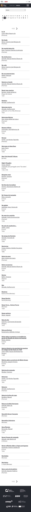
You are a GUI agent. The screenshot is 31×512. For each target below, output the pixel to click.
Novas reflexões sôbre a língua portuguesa (15, 445)
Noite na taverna (7, 265)
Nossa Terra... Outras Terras (10, 305)
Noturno (4, 387)
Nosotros (4, 292)
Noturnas (5, 377)
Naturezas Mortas (7, 117)
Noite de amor (6, 256)
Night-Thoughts (6, 163)
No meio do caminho (8, 215)
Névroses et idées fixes (9, 146)
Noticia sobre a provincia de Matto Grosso (15, 360)
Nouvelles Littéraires (8, 420)
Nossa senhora (6, 313)
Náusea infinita (6, 127)
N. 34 (3, 31)
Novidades (5, 456)
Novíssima (5, 462)
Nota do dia (5, 320)
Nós (3, 285)
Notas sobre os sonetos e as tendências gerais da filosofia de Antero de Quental (14, 337)
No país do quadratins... (9, 226)
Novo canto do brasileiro (9, 469)
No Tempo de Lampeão (9, 195)
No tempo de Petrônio (8, 236)
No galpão (5, 205)
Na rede (4, 65)
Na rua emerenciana (8, 73)
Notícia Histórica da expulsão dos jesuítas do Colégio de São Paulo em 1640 (15, 349)
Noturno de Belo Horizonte (10, 404)
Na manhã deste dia (8, 48)
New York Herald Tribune (9, 156)
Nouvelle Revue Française (10, 414)
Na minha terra (6, 57)
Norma (4, 275)
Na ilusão (4, 40)
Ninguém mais (6, 174)
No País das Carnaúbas (9, 185)
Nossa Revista (6, 298)
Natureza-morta (7, 107)
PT (26, 1)
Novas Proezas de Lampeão (10, 437)
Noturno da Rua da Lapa (9, 395)
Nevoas (4, 138)
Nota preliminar (7, 330)
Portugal (12, 5)
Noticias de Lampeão (8, 370)
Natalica (4, 100)
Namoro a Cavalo (7, 82)
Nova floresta (6, 427)
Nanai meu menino (8, 90)
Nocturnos (5, 246)
